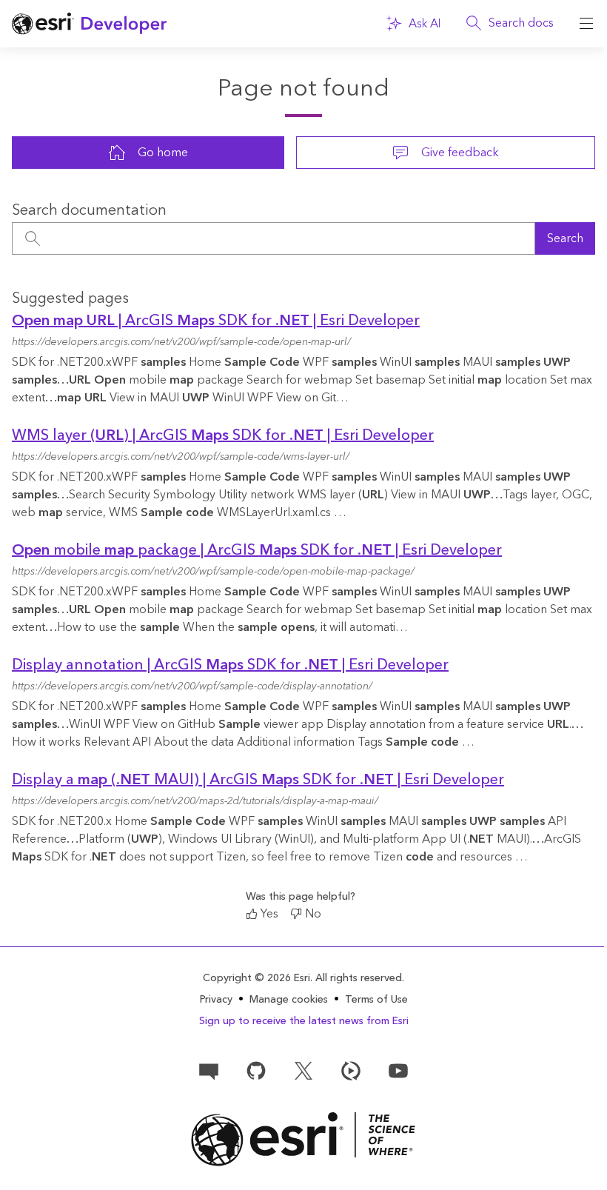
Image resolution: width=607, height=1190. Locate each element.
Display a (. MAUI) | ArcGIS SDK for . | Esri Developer (258, 779)
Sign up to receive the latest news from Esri (304, 1021)
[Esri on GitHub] (256, 1070)
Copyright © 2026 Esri (256, 978)
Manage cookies (288, 1000)
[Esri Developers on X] (303, 1070)
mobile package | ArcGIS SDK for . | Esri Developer (257, 550)
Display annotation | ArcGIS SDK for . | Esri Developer (230, 665)
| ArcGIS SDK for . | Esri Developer (216, 320)
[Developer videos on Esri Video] (351, 1070)
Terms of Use (376, 1000)
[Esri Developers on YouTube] (398, 1070)
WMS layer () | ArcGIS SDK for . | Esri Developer (223, 435)
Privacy (216, 1000)
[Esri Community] (209, 1070)
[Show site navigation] (586, 23)
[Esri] (303, 1139)
